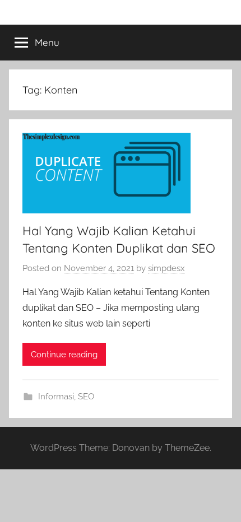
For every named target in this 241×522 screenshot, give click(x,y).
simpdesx (166, 268)
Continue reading (64, 354)
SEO (86, 397)
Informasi (56, 397)
